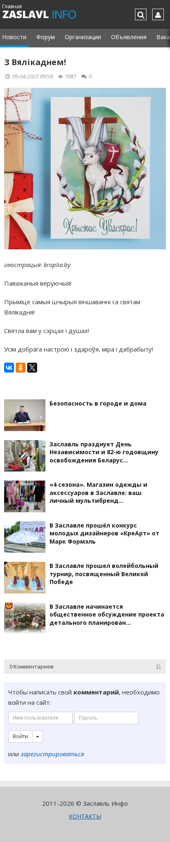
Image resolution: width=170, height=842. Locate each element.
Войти (20, 736)
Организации (83, 37)
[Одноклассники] (21, 368)
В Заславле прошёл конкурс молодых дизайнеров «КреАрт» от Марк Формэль (104, 533)
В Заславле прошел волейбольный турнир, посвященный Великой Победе (104, 574)
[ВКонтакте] (9, 368)
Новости (14, 37)
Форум (45, 37)
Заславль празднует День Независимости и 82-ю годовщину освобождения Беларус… (104, 452)
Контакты (85, 816)
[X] (32, 368)
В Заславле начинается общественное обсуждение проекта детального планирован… (107, 614)
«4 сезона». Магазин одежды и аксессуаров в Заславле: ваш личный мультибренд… (98, 492)
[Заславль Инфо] (48, 14)
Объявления (128, 37)
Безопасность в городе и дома (98, 403)
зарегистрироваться (52, 754)
